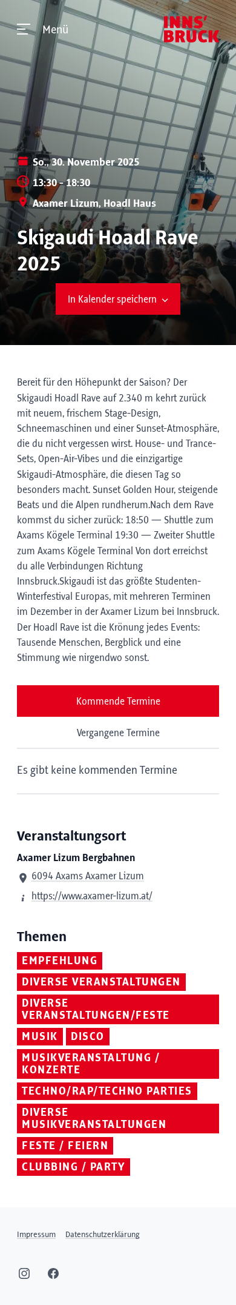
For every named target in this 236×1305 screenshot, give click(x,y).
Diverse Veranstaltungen (101, 982)
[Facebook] (53, 1273)
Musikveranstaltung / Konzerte (91, 1064)
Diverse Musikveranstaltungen (94, 1119)
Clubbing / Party (73, 1167)
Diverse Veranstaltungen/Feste (96, 1010)
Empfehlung (59, 961)
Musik (40, 1037)
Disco (88, 1037)
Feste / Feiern (65, 1146)
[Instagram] (24, 1273)
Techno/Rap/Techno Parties (107, 1091)
